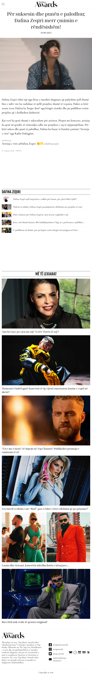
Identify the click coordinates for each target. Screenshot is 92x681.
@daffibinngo (6, 140)
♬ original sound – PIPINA (12, 151)
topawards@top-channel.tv (60, 659)
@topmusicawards (60, 644)
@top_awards (58, 653)
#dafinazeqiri (51, 143)
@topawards (58, 649)
